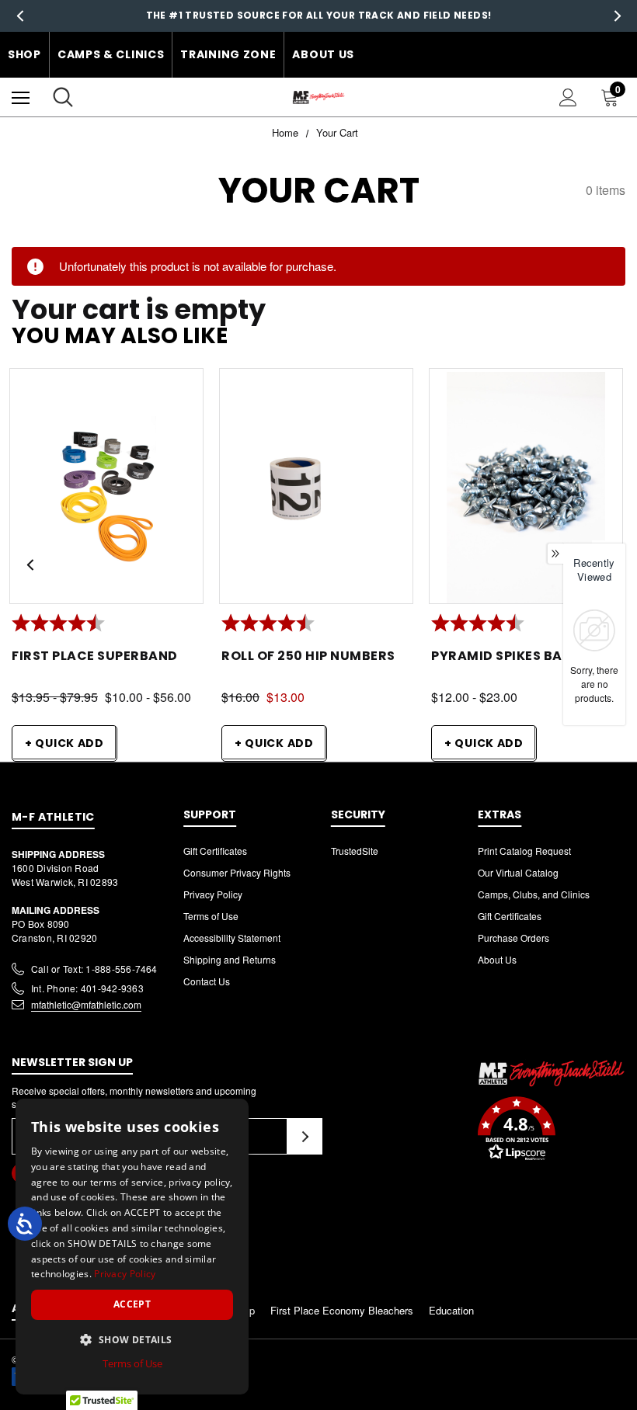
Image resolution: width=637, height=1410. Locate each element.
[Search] (63, 97)
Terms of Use (210, 915)
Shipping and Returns (229, 959)
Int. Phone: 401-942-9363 (87, 988)
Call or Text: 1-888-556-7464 (94, 968)
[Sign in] (568, 97)
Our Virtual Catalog (518, 872)
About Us (323, 54)
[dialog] (132, 1246)
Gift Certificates (215, 850)
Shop (24, 54)
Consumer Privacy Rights (237, 872)
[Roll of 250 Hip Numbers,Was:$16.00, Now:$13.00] (316, 491)
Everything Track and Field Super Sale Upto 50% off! (318, 21)
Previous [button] (20, 16)
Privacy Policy (212, 894)
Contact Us (206, 981)
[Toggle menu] (21, 97)
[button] (551, 1130)
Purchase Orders (513, 937)
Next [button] (617, 16)
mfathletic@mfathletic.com (86, 1004)
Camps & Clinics (111, 54)
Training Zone (228, 54)
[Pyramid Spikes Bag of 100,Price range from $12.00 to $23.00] (526, 491)
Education (451, 1310)
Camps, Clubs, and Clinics (534, 894)
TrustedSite (354, 850)
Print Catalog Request (524, 850)
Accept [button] (132, 1304)
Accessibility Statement (231, 937)
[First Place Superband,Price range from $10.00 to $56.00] (106, 491)
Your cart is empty (139, 310)
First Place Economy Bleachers (341, 1310)
